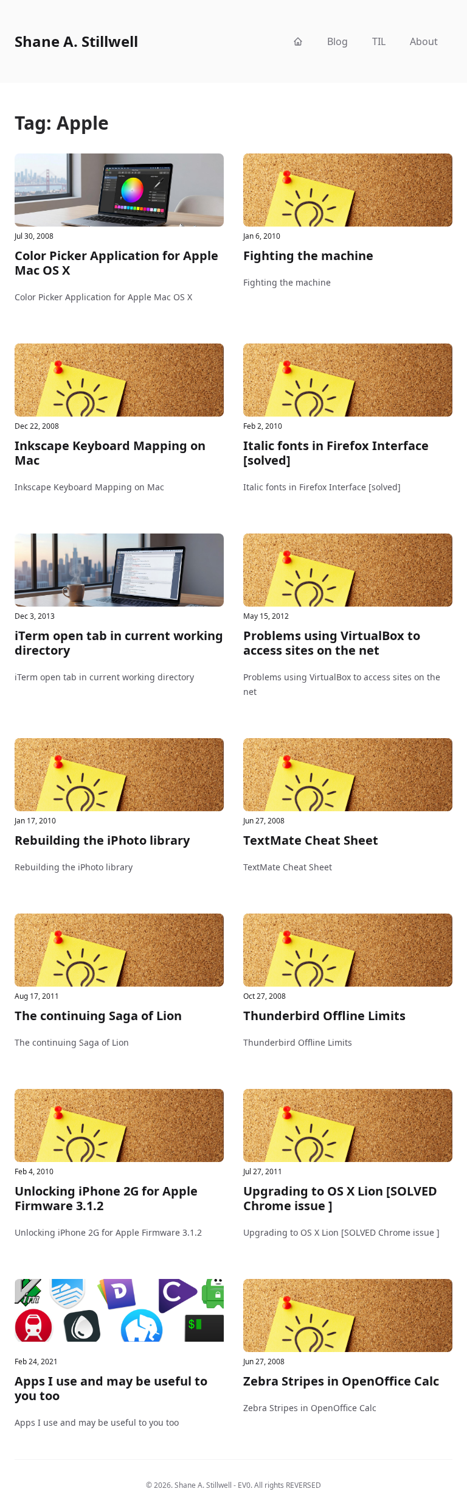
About (424, 41)
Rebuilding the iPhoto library (102, 840)
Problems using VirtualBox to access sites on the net (331, 642)
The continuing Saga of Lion (98, 1015)
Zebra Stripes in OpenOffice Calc (341, 1381)
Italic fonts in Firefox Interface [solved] (336, 452)
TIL (379, 41)
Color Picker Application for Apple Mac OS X (116, 262)
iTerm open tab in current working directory (119, 642)
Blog (337, 41)
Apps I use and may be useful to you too (111, 1388)
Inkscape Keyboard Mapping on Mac (110, 452)
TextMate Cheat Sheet (310, 840)
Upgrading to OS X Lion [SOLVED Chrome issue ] (340, 1198)
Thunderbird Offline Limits (324, 1015)
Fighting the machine (308, 255)
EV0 (244, 1485)
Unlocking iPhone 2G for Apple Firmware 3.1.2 (106, 1198)
